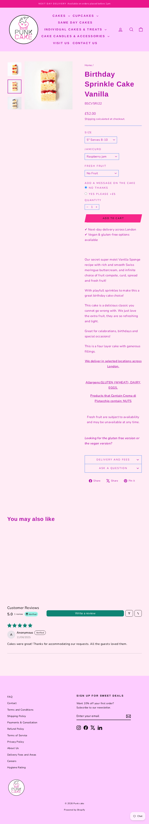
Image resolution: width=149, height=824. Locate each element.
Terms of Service (17, 735)
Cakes (60, 15)
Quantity (93, 200)
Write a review (85, 613)
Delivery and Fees (113, 459)
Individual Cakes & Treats (74, 29)
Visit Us (61, 43)
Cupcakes (84, 15)
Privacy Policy (15, 742)
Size (88, 132)
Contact (12, 703)
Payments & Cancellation (22, 722)
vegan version (100, 443)
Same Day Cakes (75, 22)
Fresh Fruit (95, 166)
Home (88, 65)
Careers (11, 761)
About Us (13, 748)
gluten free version (122, 438)
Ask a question (113, 468)
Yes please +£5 (102, 194)
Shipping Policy (16, 716)
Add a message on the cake (110, 183)
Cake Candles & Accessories (74, 36)
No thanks (98, 188)
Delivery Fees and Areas (21, 754)
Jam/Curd (93, 149)
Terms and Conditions (20, 709)
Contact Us (85, 43)
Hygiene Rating (16, 767)
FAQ (10, 697)
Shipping (90, 119)
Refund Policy (15, 729)
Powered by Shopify (74, 809)
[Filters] (129, 613)
